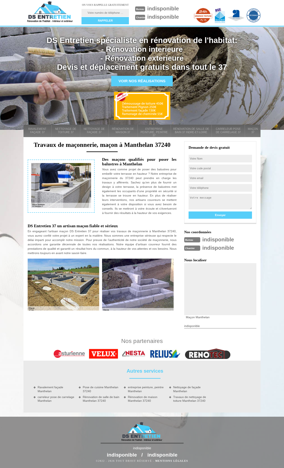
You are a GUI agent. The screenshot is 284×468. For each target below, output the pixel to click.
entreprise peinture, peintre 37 (154, 132)
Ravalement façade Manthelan (50, 389)
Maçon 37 (253, 130)
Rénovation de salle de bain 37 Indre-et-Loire (191, 130)
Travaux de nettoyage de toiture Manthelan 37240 (189, 398)
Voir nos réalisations (142, 81)
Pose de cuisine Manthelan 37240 (100, 389)
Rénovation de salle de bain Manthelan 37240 (101, 398)
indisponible (163, 8)
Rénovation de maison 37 (123, 130)
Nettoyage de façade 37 (94, 130)
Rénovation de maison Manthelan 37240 (142, 398)
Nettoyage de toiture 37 (65, 130)
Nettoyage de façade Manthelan (187, 389)
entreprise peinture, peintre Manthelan (146, 389)
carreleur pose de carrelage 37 (228, 130)
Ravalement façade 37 (37, 130)
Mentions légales (171, 460)
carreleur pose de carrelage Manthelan (56, 398)
